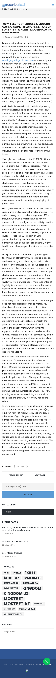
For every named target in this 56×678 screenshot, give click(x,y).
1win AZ (17, 572)
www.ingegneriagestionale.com (18, 60)
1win (6, 572)
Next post (40, 475)
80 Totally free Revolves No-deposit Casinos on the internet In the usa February (28, 528)
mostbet (13, 599)
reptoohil (38, 604)
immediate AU (11, 583)
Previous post (16, 475)
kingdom (31, 588)
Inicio (8, 511)
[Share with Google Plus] (22, 466)
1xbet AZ (11, 578)
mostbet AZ (17, 604)
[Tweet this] (18, 466)
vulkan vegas (27, 609)
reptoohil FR (9, 609)
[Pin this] (26, 466)
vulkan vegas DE (13, 614)
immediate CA (30, 583)
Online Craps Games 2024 (15, 541)
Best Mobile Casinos (12, 552)
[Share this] (14, 466)
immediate (32, 578)
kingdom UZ (16, 593)
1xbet (30, 573)
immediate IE (11, 588)
